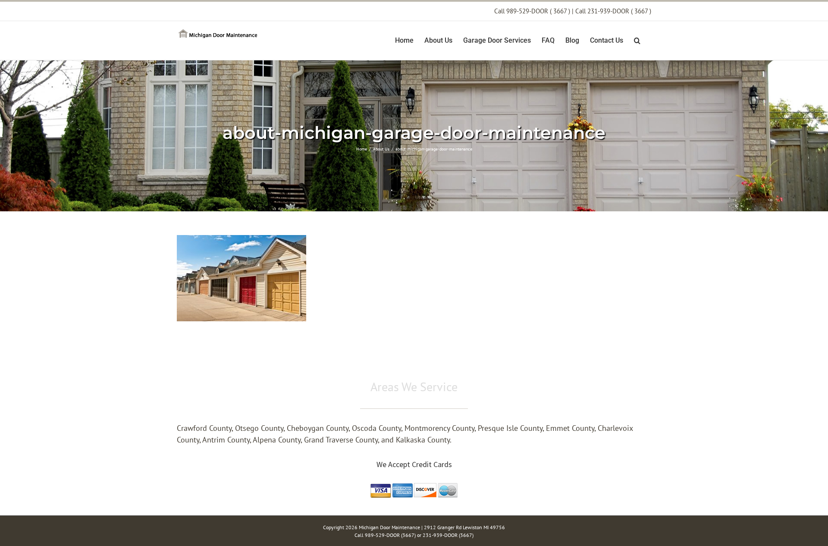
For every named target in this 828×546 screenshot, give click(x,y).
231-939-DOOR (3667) (448, 535)
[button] (637, 40)
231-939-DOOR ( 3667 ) (619, 11)
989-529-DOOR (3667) (391, 535)
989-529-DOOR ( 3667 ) (538, 11)
